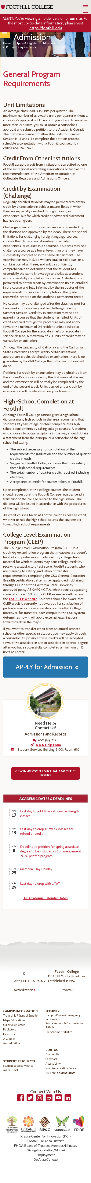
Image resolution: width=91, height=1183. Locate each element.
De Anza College (45, 1159)
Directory (9, 1034)
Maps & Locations (14, 1020)
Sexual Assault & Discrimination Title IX (65, 1025)
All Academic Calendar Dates (45, 898)
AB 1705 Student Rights (60, 1072)
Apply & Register (27, 43)
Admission (50, 43)
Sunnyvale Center (14, 1024)
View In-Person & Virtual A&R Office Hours (46, 773)
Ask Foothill (10, 1070)
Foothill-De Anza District (45, 1141)
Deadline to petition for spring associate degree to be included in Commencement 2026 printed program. (50, 851)
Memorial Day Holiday (36, 869)
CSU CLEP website (23, 599)
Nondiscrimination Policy (61, 1068)
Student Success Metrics (18, 1065)
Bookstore (9, 1029)
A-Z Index (9, 1038)
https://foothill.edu (45, 27)
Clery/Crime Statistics (59, 1032)
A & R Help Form (48, 745)
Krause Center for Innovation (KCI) (45, 1136)
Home (7, 43)
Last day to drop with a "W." (40, 884)
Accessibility (53, 1063)
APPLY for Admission (44, 667)
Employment (45, 1155)
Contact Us (52, 1054)
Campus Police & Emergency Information (63, 1017)
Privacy (66, 990)
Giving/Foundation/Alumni (45, 1150)
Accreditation (23, 990)
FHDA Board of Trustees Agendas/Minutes (45, 1145)
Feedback (52, 1059)
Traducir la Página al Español (20, 1015)
